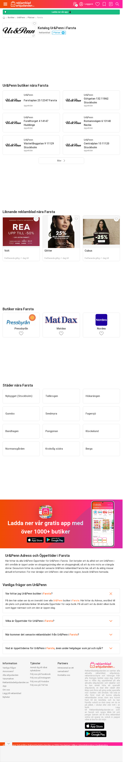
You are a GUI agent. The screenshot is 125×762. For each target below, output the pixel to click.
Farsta (47, 593)
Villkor (74, 745)
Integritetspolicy (86, 745)
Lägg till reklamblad (12, 693)
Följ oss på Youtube (39, 681)
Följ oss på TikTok (39, 685)
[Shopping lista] (110, 4)
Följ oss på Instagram (40, 677)
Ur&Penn (21, 17)
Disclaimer (65, 745)
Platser (31, 17)
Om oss (6, 689)
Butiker (11, 17)
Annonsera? (8, 671)
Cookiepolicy (101, 745)
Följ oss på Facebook (40, 674)
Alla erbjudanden (10, 675)
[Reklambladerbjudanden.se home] (22, 4)
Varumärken (8, 678)
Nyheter (6, 697)
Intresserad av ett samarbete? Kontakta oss (66, 671)
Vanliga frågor (9, 668)
